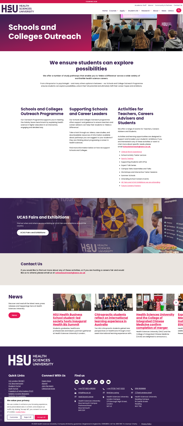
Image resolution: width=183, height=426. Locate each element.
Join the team (47, 386)
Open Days (46, 381)
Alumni (150, 5)
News (164, 11)
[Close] (48, 399)
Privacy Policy (146, 424)
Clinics (171, 11)
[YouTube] (108, 382)
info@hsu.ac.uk (84, 393)
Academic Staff (140, 5)
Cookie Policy (20, 412)
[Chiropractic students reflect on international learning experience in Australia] (114, 302)
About (155, 11)
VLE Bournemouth (15, 383)
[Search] (178, 10)
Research (146, 11)
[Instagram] (83, 382)
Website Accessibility (17, 396)
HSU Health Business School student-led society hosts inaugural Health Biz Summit (69, 319)
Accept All (41, 417)
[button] (176, 302)
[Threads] (102, 382)
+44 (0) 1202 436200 (86, 388)
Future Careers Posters (131, 185)
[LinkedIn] (89, 382)
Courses (112, 11)
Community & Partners (163, 5)
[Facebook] (77, 382)
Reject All (27, 417)
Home (104, 11)
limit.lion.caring (113, 393)
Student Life (133, 11)
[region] (27, 409)
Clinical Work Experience (131, 152)
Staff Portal (13, 388)
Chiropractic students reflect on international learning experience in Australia (111, 319)
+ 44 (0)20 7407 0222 (116, 388)
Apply (122, 11)
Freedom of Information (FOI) (20, 391)
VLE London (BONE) (16, 381)
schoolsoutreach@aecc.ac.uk (70, 272)
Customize (14, 417)
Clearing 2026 (91, 1)
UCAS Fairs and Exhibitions (32, 232)
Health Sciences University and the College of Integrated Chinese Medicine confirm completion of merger (155, 321)
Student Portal (14, 386)
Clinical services (48, 388)
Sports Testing (127, 158)
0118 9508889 (140, 388)
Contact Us (178, 5)
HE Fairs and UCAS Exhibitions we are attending (140, 182)
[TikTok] (96, 382)
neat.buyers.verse (85, 397)
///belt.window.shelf (143, 393)
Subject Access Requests (18, 394)
